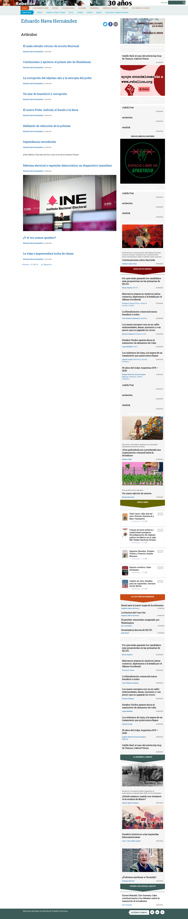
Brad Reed (124, 633)
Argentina (132, 377)
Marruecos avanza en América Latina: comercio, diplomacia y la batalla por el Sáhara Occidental (142, 296)
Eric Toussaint (126, 626)
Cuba (135, 347)
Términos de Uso (75, 911)
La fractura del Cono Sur (133, 612)
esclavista (127, 117)
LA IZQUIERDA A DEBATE (142, 757)
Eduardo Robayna (128, 334)
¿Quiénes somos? (139, 912)
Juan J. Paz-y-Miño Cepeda (131, 841)
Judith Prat (128, 107)
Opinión (125, 8)
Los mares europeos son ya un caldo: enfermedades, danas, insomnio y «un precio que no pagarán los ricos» (141, 327)
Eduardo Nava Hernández (33, 51)
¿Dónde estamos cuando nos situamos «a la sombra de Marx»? (141, 798)
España (80, 12)
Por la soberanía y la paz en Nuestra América (143, 100)
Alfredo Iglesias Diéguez (130, 803)
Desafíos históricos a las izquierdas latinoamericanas (140, 836)
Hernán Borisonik (128, 497)
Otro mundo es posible (140, 8)
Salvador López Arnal (129, 264)
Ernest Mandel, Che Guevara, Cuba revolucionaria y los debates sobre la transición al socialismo (140, 898)
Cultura (55, 8)
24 (42, 264)
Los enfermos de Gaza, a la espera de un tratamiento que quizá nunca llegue (142, 354)
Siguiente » (48, 264)
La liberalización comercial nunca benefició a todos (139, 313)
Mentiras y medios (110, 8)
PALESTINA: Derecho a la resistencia (142, 187)
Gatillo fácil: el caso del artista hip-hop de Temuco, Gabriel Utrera (141, 57)
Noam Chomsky (142, 846)
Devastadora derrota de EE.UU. (136, 629)
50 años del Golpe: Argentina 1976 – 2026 (140, 369)
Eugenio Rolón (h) (128, 374)
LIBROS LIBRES (142, 502)
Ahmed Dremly (127, 359)
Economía (82, 8)
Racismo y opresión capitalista (142, 414)
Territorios (26, 12)
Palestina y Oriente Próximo (117, 12)
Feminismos (94, 8)
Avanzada (164, 2)
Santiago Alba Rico (128, 881)
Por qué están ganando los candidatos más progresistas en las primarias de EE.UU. (141, 281)
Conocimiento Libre (40, 8)
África (39, 12)
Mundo (99, 12)
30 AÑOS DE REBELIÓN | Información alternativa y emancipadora (143, 49)
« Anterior (25, 264)
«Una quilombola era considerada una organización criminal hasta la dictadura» (141, 452)
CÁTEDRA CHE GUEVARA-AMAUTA (143, 886)
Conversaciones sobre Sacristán (138, 259)
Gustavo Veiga (127, 459)
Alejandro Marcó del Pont (129, 608)
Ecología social (68, 8)
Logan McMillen (127, 347)
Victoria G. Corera (128, 303)
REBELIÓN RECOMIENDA (142, 269)
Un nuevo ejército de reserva (136, 493)
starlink (126, 127)
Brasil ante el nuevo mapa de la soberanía (142, 605)
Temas (24, 8)
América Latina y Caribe (55, 12)
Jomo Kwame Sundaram (130, 318)
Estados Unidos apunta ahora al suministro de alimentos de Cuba (139, 341)
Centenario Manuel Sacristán (142, 222)
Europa (89, 12)
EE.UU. (71, 12)
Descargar (160, 514)
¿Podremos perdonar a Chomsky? (139, 877)
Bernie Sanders (127, 288)
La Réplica (142, 639)
